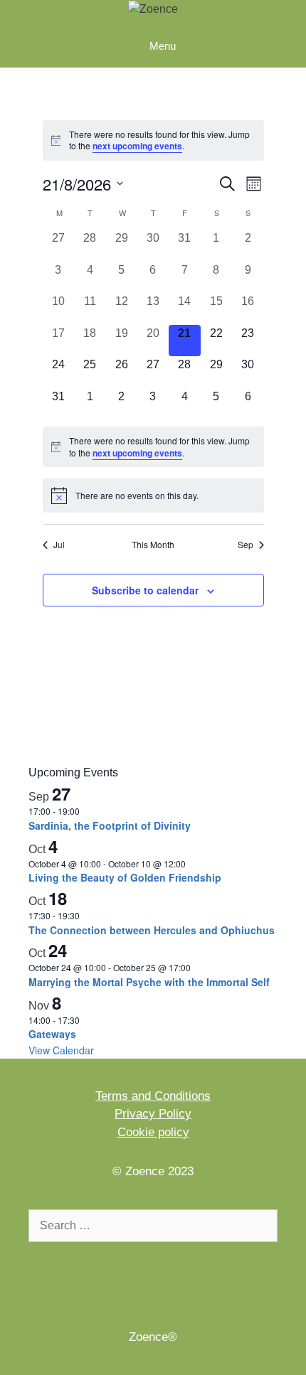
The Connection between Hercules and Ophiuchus (151, 930)
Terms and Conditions (153, 1096)
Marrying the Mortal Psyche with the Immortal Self (149, 982)
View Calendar (61, 1050)
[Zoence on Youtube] (172, 1289)
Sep (245, 544)
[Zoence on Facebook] (133, 1288)
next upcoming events (137, 145)
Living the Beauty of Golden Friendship (124, 877)
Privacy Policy (153, 1113)
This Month (153, 544)
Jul (59, 544)
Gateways (52, 1034)
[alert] (153, 140)
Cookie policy (153, 1132)
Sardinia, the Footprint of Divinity (109, 825)
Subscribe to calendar (145, 590)
